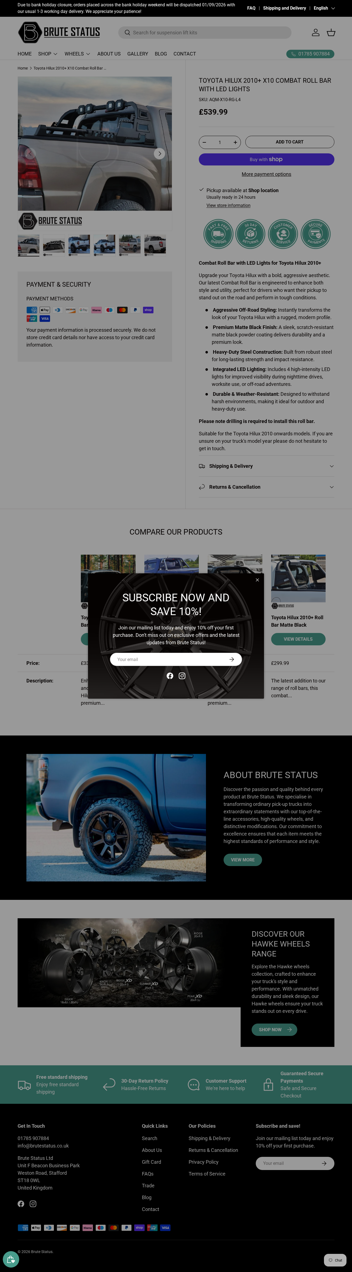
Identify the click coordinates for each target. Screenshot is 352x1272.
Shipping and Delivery (284, 8)
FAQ (251, 8)
